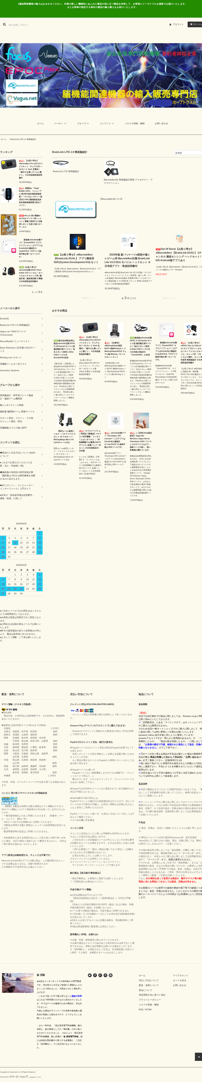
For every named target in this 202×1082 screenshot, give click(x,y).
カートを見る (179, 980)
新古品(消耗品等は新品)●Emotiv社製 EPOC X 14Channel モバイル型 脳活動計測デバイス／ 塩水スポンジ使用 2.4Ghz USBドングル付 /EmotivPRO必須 (64, 349)
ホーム (40, 123)
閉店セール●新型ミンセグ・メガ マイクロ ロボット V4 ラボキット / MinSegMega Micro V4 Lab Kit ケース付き (64, 437)
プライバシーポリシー (150, 999)
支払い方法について (149, 980)
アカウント (178, 24)
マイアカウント (180, 975)
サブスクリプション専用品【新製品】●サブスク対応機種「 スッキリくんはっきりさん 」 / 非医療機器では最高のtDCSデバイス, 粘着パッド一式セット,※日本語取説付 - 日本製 (90, 441)
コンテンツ (105, 123)
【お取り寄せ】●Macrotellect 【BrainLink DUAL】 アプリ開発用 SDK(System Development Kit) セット (76, 258)
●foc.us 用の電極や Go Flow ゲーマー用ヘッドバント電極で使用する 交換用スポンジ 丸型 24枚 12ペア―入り (30, 221)
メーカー (58, 123)
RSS (141, 1009)
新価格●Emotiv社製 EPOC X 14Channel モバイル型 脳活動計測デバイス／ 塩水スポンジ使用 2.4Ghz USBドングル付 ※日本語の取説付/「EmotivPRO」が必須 (141, 346)
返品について (145, 990)
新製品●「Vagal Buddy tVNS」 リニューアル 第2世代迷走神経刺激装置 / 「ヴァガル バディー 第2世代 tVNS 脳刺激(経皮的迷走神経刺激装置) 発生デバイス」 (30, 196)
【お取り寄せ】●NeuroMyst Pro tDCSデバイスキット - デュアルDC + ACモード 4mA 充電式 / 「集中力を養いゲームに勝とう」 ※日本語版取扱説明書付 (31, 169)
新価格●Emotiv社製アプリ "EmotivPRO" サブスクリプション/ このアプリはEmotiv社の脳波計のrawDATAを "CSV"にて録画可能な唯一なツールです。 (31, 248)
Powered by (4, 1077)
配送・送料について (149, 985)
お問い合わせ (161, 123)
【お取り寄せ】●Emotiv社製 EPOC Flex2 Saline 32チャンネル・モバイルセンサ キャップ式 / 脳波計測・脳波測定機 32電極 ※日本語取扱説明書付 (31, 274)
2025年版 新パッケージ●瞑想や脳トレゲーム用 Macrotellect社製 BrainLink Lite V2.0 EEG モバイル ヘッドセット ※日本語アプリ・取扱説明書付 (128, 260)
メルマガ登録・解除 (135, 123)
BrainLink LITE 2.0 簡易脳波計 (23, 139)
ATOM (148, 1009)
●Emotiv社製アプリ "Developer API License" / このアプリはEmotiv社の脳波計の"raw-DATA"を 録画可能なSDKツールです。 (115, 440)
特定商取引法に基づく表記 (152, 995)
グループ (81, 123)
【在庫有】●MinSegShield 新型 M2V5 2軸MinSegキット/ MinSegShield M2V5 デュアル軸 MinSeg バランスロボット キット (115, 350)
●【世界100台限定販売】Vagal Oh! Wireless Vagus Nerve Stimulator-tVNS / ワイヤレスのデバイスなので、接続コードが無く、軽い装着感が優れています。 (141, 441)
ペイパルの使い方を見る (82, 820)
